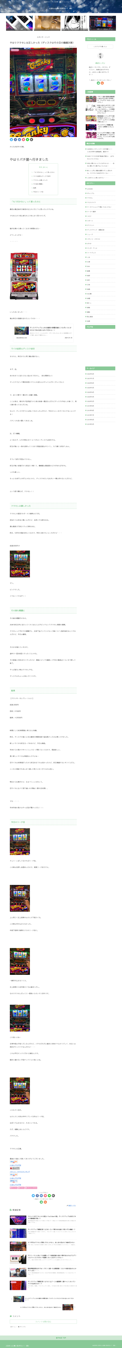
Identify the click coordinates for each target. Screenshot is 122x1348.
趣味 (88, 312)
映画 (88, 289)
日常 (88, 285)
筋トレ (89, 303)
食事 (88, 321)
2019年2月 (90, 424)
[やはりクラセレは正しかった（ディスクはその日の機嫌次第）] (19, 139)
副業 (88, 271)
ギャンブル (14, 1187)
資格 (88, 307)
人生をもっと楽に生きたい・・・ (98, 178)
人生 (88, 257)
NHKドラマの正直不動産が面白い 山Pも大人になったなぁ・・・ (100, 157)
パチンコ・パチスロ (32, 1187)
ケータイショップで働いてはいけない (99, 207)
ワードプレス (91, 253)
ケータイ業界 (91, 212)
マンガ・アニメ (92, 248)
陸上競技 (90, 317)
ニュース (90, 234)
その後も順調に (38, 184)
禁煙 (88, 298)
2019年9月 (90, 406)
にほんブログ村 (15, 1165)
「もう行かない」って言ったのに (44, 172)
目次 (40, 167)
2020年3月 (90, 397)
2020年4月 (90, 392)
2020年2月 (90, 401)
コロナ (89, 216)
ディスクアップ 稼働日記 (95, 230)
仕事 (88, 262)
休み (88, 266)
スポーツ (90, 221)
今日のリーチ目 (38, 192)
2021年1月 (90, 378)
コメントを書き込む (43, 1322)
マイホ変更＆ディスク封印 (41, 176)
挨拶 (88, 275)
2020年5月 (90, 388)
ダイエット (90, 225)
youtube (90, 189)
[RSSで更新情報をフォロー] (45, 1202)
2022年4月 (90, 374)
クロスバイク (91, 202)
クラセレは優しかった (40, 180)
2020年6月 (90, 383)
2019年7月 (90, 415)
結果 (34, 188)
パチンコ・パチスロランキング (20, 1172)
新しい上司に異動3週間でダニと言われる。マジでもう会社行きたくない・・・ (100, 172)
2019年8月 (90, 410)
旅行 (88, 280)
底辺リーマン (100, 63)
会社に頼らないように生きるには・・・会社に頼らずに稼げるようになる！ (100, 164)
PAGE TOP (61, 1338)
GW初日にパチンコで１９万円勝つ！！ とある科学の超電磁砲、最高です (100, 150)
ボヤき (89, 244)
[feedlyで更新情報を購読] (41, 1202)
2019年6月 (90, 420)
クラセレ (22, 1187)
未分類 (89, 294)
